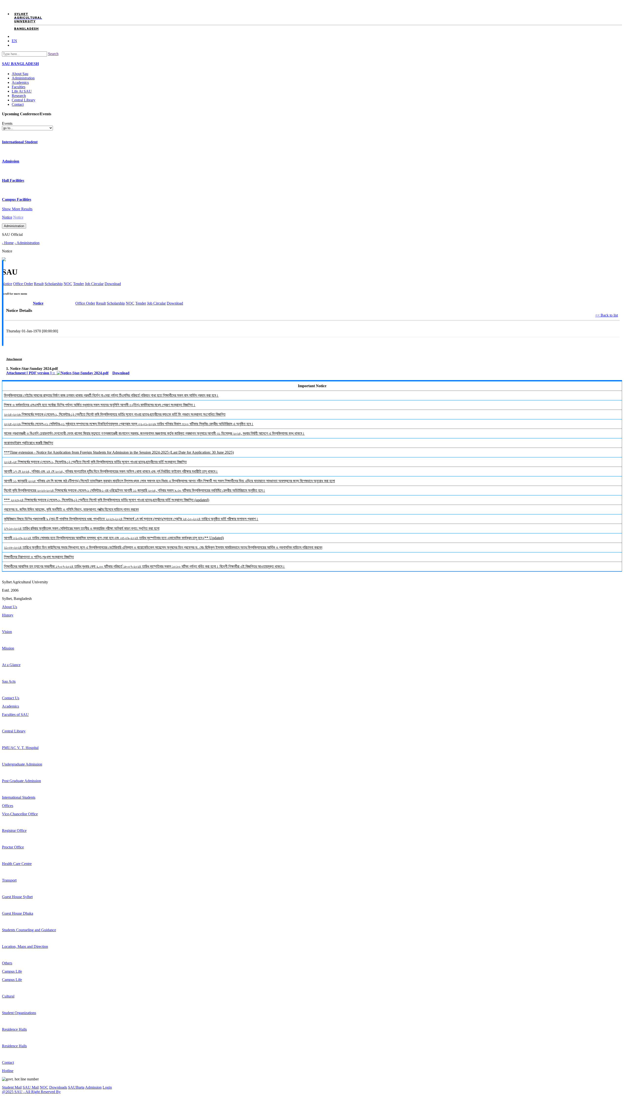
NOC (130, 303)
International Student (20, 142)
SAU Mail (31, 1087)
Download (113, 284)
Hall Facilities (13, 180)
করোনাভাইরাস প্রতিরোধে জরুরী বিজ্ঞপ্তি (28, 443)
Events (7, 123)
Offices (7, 806)
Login (107, 1087)
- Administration (27, 243)
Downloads (58, 1087)
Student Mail (12, 1087)
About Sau (20, 74)
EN (14, 41)
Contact (18, 104)
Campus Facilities (16, 199)
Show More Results (17, 209)
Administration (23, 78)
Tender (78, 284)
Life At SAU (22, 91)
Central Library (23, 100)
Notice (7, 217)
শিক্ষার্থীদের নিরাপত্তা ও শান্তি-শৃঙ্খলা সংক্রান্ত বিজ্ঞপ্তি (39, 557)
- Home (8, 243)
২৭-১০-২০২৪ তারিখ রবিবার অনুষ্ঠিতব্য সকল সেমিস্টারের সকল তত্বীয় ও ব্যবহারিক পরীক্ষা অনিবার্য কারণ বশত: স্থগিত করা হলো (81, 528)
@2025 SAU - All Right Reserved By (31, 1092)
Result (101, 303)
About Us (9, 607)
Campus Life (12, 971)
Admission (10, 161)
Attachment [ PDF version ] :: (31, 373)
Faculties (18, 87)
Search (53, 54)
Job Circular (94, 284)
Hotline (7, 1071)
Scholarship (116, 303)
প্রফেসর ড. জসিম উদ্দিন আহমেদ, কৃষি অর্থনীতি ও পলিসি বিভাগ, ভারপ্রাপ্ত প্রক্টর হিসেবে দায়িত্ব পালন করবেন (71, 509)
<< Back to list (606, 315)
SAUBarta (76, 1087)
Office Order (85, 303)
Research (19, 96)
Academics (20, 82)
